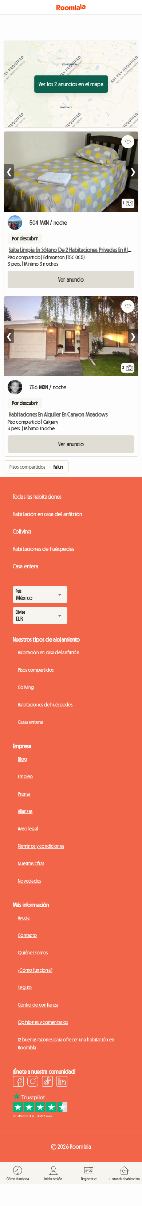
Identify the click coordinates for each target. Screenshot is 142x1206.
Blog (22, 759)
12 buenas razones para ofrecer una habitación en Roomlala (66, 1043)
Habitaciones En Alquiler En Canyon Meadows (58, 414)
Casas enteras (31, 722)
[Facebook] (18, 1082)
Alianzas (25, 811)
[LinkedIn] (61, 1082)
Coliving (22, 531)
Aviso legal (28, 828)
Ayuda (23, 917)
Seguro (25, 987)
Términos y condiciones (41, 846)
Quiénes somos (33, 952)
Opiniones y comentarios (43, 1022)
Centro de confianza (38, 1004)
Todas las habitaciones (37, 497)
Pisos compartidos (36, 669)
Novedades (29, 880)
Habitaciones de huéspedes (43, 549)
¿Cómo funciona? (35, 970)
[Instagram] (32, 1082)
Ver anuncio (71, 279)
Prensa (24, 793)
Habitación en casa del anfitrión (47, 514)
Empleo (25, 776)
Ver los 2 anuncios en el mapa (71, 84)
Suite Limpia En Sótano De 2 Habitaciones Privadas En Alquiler (75, 250)
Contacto (27, 935)
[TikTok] (47, 1082)
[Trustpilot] (40, 1116)
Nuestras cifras (31, 863)
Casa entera (25, 566)
